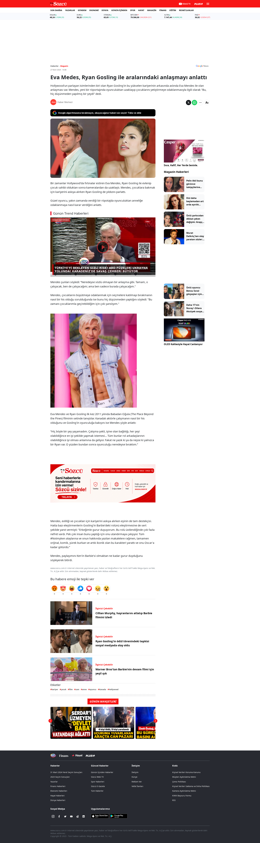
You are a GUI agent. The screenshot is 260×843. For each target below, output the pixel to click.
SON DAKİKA (56, 10)
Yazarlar (54, 781)
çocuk (63, 689)
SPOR (132, 10)
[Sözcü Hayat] (77, 755)
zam (77, 689)
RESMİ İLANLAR (186, 10)
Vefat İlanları (137, 786)
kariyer (55, 689)
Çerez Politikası (179, 781)
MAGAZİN (151, 10)
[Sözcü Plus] (90, 755)
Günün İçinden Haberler (102, 772)
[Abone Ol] (202, 65)
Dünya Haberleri (57, 800)
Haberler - (55, 66)
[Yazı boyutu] (207, 102)
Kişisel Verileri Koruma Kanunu (186, 772)
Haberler (55, 765)
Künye (134, 777)
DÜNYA (105, 10)
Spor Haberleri (97, 781)
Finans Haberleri (57, 786)
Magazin (64, 66)
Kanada (102, 689)
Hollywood (113, 689)
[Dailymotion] (77, 816)
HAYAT (141, 10)
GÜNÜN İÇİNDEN (119, 10)
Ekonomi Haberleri (58, 791)
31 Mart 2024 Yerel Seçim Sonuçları (66, 772)
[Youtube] (71, 816)
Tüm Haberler (97, 791)
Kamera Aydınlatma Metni (184, 791)
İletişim (135, 772)
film (71, 689)
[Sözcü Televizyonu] (53, 755)
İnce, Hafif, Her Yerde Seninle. (181, 165)
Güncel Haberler (99, 765)
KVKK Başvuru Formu (181, 795)
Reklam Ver (137, 781)
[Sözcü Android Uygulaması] (118, 815)
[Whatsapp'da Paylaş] (194, 102)
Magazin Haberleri (176, 172)
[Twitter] (65, 816)
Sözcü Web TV (97, 777)
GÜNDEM (82, 10)
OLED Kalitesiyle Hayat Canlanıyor (183, 344)
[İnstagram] (53, 816)
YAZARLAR (70, 10)
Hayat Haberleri (57, 795)
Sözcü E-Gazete (98, 786)
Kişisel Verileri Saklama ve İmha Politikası (191, 786)
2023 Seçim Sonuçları (60, 777)
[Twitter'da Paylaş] (188, 102)
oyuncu (93, 689)
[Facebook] (59, 816)
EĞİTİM (172, 10)
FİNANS (162, 10)
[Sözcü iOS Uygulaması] (100, 815)
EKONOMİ (94, 10)
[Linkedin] (83, 816)
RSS (174, 800)
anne (84, 689)
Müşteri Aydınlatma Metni (184, 777)
